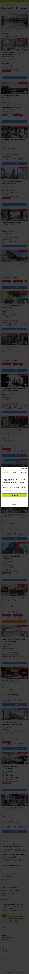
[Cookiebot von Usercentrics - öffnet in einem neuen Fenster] (21, 468)
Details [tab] (14, 472)
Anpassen (13, 499)
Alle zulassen (14, 495)
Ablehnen (14, 504)
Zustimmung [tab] (5, 472)
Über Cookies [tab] (24, 472)
